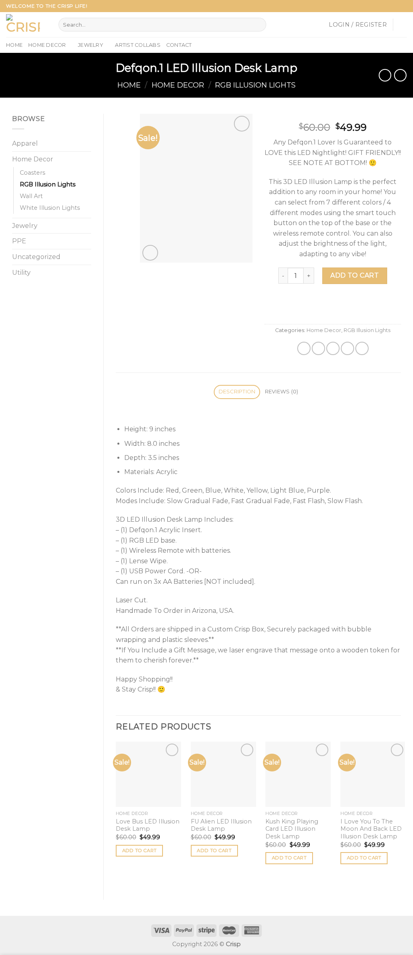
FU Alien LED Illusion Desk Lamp (221, 825)
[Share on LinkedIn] (362, 348)
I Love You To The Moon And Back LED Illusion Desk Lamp (371, 829)
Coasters (32, 172)
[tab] (237, 392)
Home (14, 45)
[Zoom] (150, 253)
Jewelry (90, 45)
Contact (179, 45)
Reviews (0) (281, 392)
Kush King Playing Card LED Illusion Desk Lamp (291, 829)
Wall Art (31, 196)
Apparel (25, 143)
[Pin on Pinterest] (347, 348)
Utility (21, 272)
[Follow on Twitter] (395, 6)
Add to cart (354, 275)
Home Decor (47, 45)
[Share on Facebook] (304, 348)
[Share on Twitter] (318, 348)
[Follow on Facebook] (380, 6)
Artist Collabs (138, 45)
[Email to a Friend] (333, 348)
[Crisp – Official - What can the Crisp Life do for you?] (26, 24)
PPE (19, 241)
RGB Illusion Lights (255, 85)
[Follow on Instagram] (387, 6)
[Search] (258, 24)
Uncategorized (36, 257)
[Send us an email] (402, 6)
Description (237, 392)
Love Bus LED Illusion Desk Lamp (147, 825)
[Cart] (403, 24)
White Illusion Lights (50, 207)
